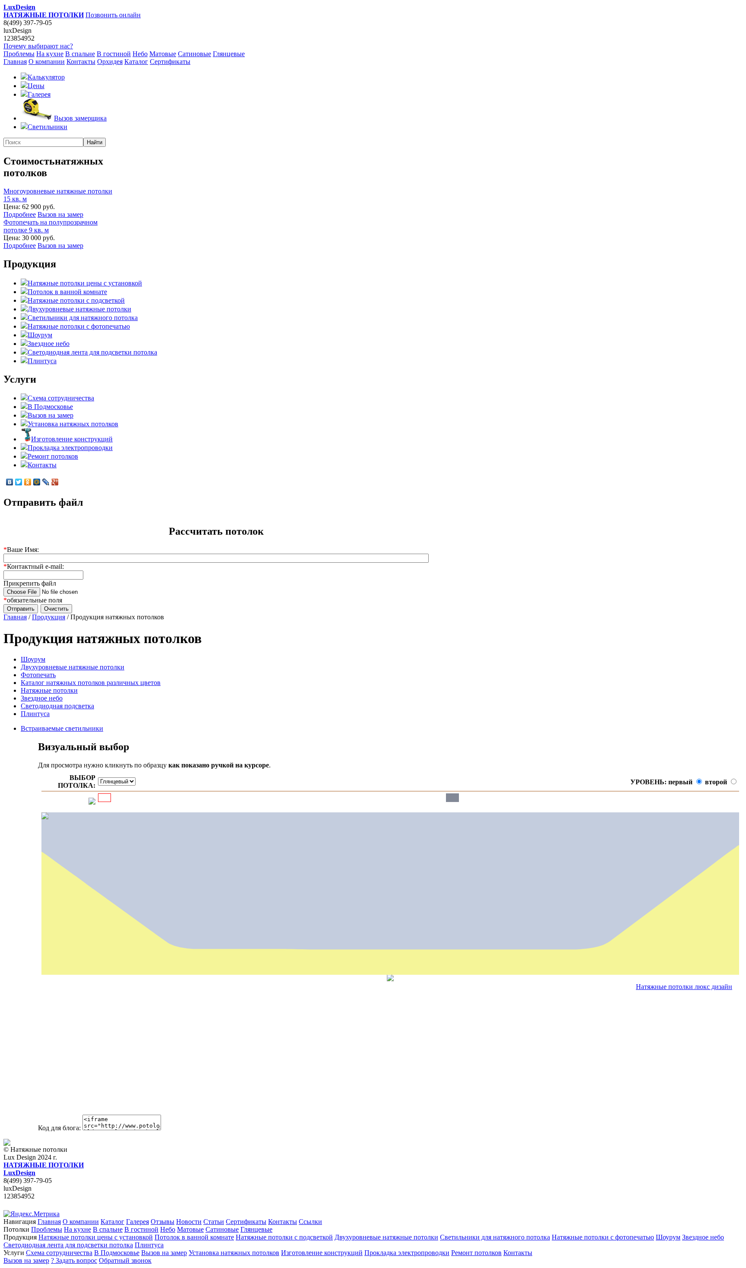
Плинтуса (42, 361)
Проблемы (19, 53)
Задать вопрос (74, 1260)
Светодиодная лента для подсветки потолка (92, 352)
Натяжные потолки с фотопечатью (79, 326)
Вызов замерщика (80, 118)
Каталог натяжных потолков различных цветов (91, 682)
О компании (46, 61)
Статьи (213, 1221)
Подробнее (19, 214)
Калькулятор (46, 77)
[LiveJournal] (46, 482)
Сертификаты (170, 61)
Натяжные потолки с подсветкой (76, 300)
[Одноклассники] (27, 482)
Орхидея (110, 61)
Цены (36, 85)
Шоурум (40, 335)
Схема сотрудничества (61, 398)
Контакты (80, 61)
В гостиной (114, 53)
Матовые (162, 53)
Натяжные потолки (49, 690)
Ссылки (310, 1221)
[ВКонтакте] (9, 482)
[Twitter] (18, 482)
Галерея (39, 94)
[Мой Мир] (36, 482)
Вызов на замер (60, 214)
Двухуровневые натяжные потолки (79, 309)
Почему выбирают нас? (38, 46)
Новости (189, 1221)
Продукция (48, 617)
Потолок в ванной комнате (67, 291)
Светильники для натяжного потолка (83, 317)
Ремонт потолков (53, 456)
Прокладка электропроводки (70, 447)
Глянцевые (229, 53)
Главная (15, 61)
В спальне (80, 53)
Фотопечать (38, 674)
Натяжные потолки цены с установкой (85, 283)
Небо (140, 53)
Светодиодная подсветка (57, 706)
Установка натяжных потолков (73, 424)
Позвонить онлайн (113, 15)
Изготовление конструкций (72, 439)
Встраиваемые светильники (62, 728)
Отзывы (162, 1221)
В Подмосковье (50, 406)
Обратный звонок (125, 1260)
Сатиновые (194, 53)
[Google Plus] (55, 482)
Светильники (47, 126)
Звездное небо (49, 343)
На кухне (49, 53)
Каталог (136, 61)
